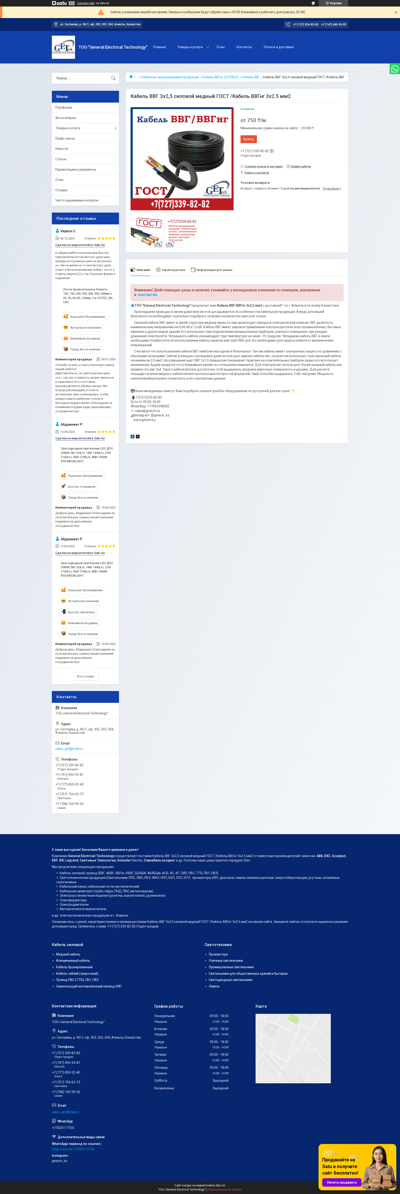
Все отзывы (85, 676)
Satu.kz (220, 1185)
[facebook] (132, 437)
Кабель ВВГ (251, 77)
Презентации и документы (75, 169)
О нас (220, 47)
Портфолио (63, 107)
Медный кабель (68, 954)
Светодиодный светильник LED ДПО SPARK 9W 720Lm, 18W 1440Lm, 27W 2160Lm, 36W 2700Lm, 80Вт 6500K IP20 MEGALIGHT (87, 455)
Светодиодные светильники (230, 980)
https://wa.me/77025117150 (73, 1149)
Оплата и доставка (279, 47)
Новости (61, 149)
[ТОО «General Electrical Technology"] (63, 47)
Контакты (244, 47)
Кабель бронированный (74, 967)
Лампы (214, 986)
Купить (248, 139)
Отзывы (61, 190)
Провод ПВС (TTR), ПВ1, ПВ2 (77, 980)
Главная (159, 47)
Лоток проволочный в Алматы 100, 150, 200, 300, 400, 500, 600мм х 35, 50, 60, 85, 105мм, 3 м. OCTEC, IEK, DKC (88, 296)
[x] (138, 437)
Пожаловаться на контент (224, 1189)
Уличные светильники (226, 960)
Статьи (60, 159)
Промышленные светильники (231, 967)
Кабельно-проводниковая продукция (170, 77)
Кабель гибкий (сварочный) (77, 973)
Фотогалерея (65, 118)
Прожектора (218, 954)
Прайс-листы (65, 138)
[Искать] (113, 78)
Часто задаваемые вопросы (76, 200)
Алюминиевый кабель (73, 960)
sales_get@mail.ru (69, 749)
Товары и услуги (190, 47)
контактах (147, 294)
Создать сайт (86, 3)
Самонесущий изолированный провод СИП (89, 986)
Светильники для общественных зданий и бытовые (248, 973)
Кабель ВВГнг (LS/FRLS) (220, 77)
